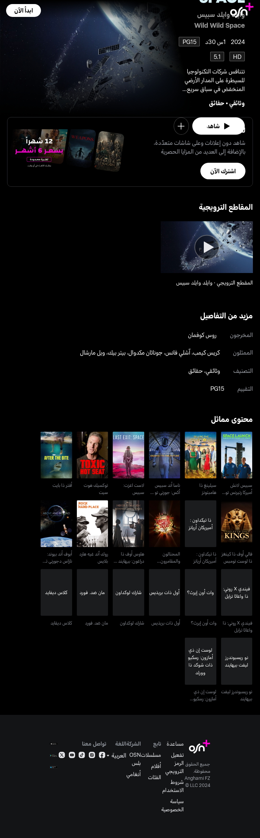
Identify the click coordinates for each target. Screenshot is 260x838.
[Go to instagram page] (92, 756)
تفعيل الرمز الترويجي (174, 762)
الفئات (154, 777)
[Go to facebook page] (102, 756)
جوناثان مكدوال (145, 352)
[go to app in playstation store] (54, 767)
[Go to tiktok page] (82, 756)
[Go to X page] (62, 756)
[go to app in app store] (54, 744)
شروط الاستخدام (173, 786)
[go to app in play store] (54, 755)
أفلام (156, 766)
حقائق (216, 102)
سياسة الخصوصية (172, 805)
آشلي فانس (177, 352)
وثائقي (237, 102)
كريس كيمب (206, 352)
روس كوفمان (202, 334)
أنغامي (133, 774)
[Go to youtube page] (72, 756)
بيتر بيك (117, 352)
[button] (23, 10)
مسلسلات (151, 754)
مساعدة (175, 743)
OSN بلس (135, 759)
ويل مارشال (92, 352)
